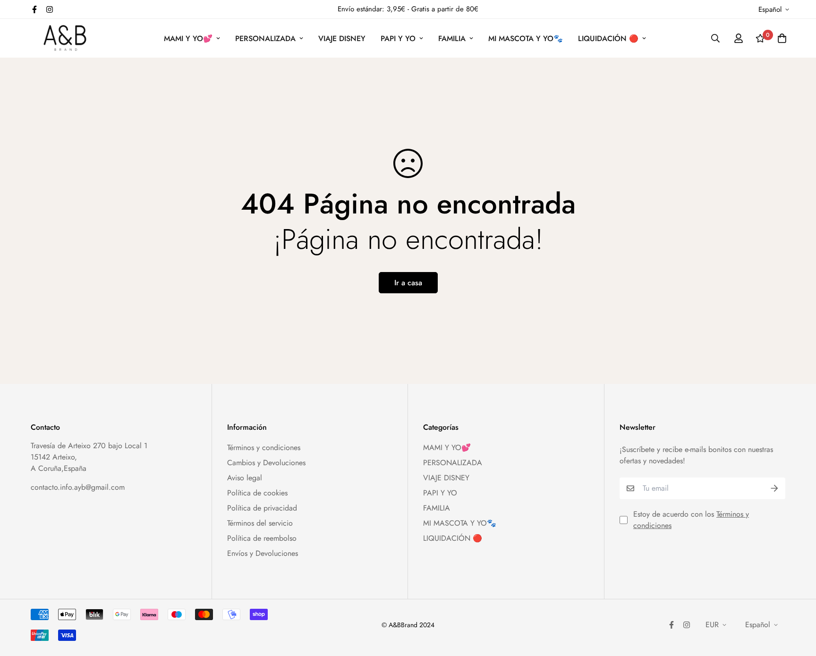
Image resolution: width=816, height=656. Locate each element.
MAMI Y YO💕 (188, 38)
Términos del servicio (260, 523)
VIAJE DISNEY (342, 38)
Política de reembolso (262, 538)
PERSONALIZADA (265, 38)
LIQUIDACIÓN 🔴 (608, 38)
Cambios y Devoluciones (266, 462)
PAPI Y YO (398, 38)
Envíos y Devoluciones (262, 553)
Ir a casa (408, 282)
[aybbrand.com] (65, 38)
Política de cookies (257, 492)
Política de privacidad (262, 508)
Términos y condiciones (263, 447)
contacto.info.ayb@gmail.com (78, 487)
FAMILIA (452, 38)
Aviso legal (244, 477)
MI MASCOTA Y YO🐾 (525, 38)
